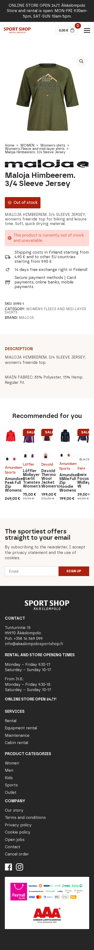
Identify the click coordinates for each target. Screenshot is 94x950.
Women (12, 763)
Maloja (26, 318)
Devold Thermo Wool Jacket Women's (47, 478)
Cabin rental (16, 742)
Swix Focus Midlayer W (83, 480)
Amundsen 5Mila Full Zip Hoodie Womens (65, 482)
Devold (47, 464)
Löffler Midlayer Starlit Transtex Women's (29, 478)
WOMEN (27, 145)
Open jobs (15, 839)
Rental (10, 721)
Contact (12, 847)
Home (9, 145)
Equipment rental (21, 728)
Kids (9, 778)
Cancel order (17, 854)
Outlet (10, 792)
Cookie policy (17, 832)
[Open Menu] (87, 30)
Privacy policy (18, 825)
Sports (11, 785)
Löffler (28, 464)
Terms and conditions (25, 817)
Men (9, 770)
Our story (14, 810)
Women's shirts (52, 145)
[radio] (7, 458)
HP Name (5, 522)
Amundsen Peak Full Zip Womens (11, 484)
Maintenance (17, 735)
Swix (81, 468)
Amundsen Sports (11, 470)
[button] (81, 61)
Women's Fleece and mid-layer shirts (35, 149)
